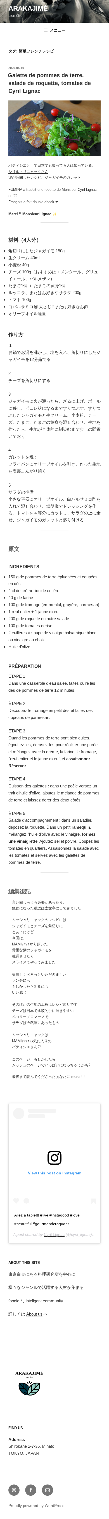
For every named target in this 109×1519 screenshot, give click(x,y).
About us (34, 1314)
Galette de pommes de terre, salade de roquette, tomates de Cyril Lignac (49, 83)
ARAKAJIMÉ (28, 8)
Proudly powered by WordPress (36, 1505)
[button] (54, 128)
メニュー (57, 30)
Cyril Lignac (54, 1234)
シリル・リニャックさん (28, 171)
